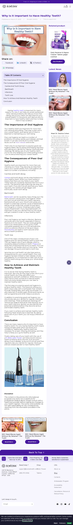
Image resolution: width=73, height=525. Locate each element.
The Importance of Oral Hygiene (16, 80)
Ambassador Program (61, 481)
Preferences (62, 523)
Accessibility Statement (58, 486)
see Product (57, 61)
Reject (55, 523)
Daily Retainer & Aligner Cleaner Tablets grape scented (60, 55)
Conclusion (8, 101)
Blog (55, 473)
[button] (70, 7)
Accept (69, 523)
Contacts (57, 477)
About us (57, 469)
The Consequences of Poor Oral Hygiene (19, 83)
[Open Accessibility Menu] (69, 262)
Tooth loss (9, 95)
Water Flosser (41, 469)
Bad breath (9, 89)
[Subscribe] (32, 504)
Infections (8, 92)
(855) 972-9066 (24, 473)
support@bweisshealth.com (28, 469)
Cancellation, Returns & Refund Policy (62, 492)
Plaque (35, 244)
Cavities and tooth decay (14, 86)
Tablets (39, 473)
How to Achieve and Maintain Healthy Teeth (21, 98)
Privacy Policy (27, 520)
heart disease (21, 142)
